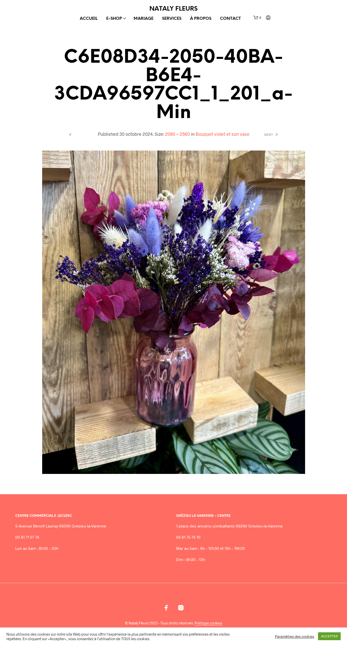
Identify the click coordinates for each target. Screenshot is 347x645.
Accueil (89, 18)
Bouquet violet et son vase (222, 134)
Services (171, 18)
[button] (257, 17)
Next (268, 134)
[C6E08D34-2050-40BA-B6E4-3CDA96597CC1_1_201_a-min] (173, 311)
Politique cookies (208, 623)
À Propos (200, 18)
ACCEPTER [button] (329, 636)
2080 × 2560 (177, 134)
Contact (230, 18)
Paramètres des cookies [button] (294, 636)
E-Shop (114, 18)
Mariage (143, 18)
